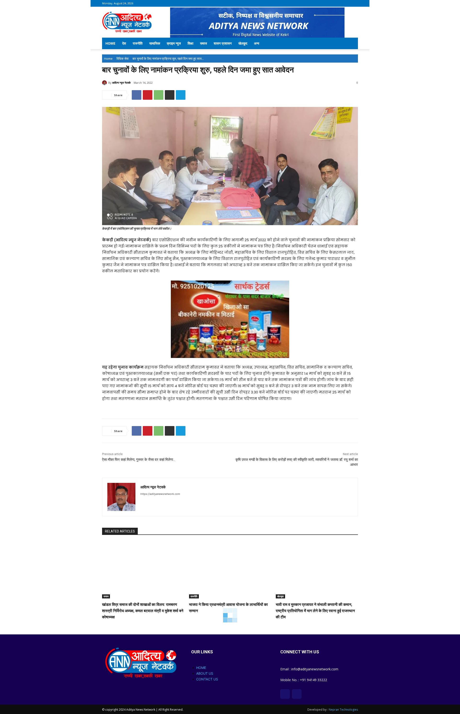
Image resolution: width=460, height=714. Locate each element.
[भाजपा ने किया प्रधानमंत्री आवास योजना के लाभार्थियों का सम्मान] (230, 570)
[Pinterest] (147, 95)
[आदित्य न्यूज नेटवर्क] (105, 82)
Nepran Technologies (343, 710)
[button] (352, 43)
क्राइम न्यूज (174, 43)
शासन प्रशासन (223, 43)
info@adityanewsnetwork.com (314, 669)
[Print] (169, 95)
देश (124, 43)
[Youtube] (296, 694)
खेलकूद (242, 43)
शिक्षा (190, 43)
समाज (203, 43)
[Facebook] (136, 95)
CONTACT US (207, 679)
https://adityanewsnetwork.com (160, 494)
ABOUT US (204, 673)
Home (110, 43)
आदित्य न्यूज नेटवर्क (121, 82)
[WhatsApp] (158, 95)
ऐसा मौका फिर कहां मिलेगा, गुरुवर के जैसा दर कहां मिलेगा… (138, 459)
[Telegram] (180, 95)
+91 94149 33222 (313, 680)
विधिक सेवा (122, 58)
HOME (201, 668)
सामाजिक (154, 43)
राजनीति (138, 43)
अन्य (256, 43)
